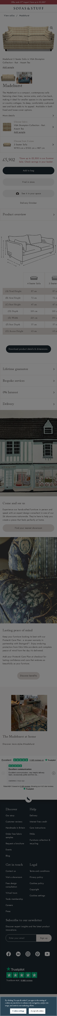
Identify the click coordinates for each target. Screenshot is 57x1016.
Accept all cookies (37, 1011)
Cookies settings (18, 1011)
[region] (28, 1006)
